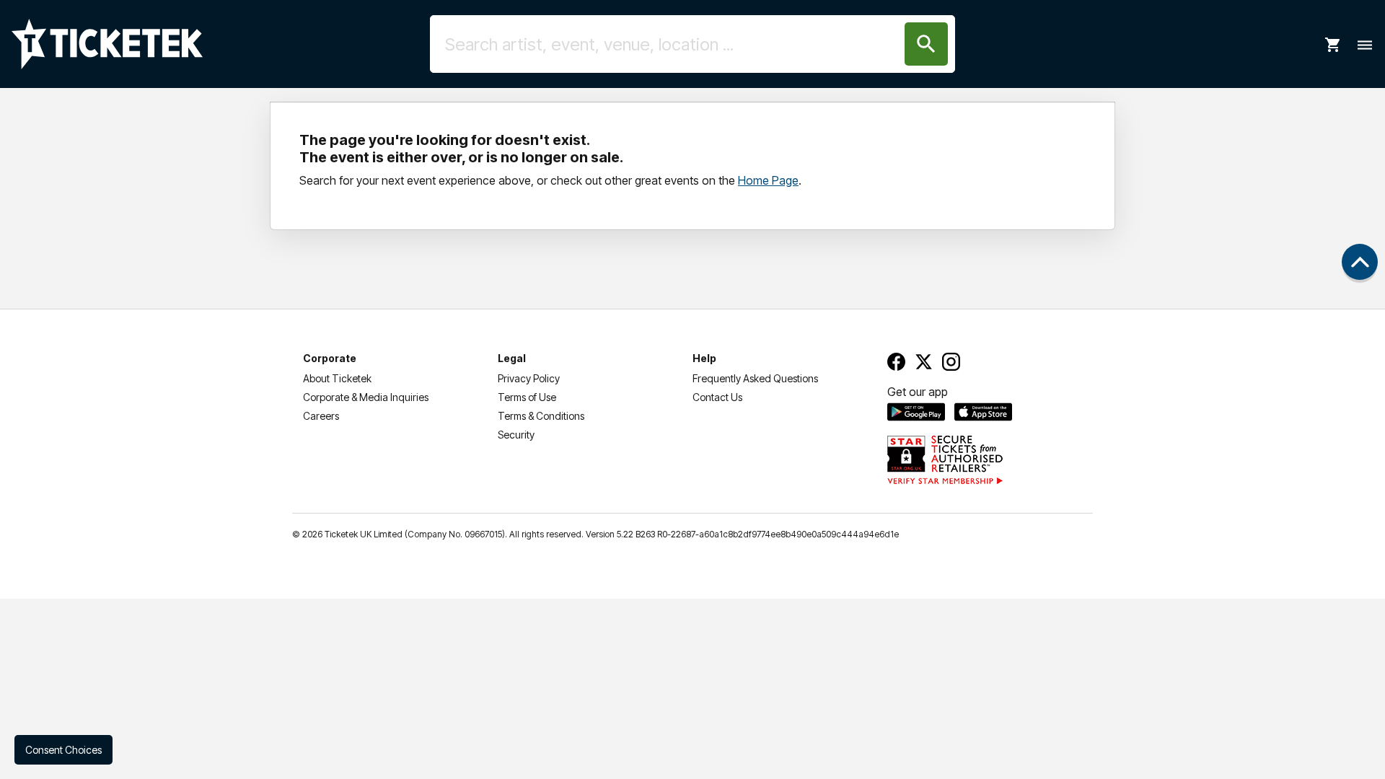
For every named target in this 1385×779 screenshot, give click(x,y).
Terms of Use (527, 397)
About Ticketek (337, 378)
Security (516, 434)
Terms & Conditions (541, 416)
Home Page (768, 180)
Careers (321, 416)
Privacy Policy (529, 378)
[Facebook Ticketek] (896, 362)
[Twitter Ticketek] (924, 362)
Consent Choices (63, 750)
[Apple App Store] (983, 411)
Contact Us (717, 397)
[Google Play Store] (916, 411)
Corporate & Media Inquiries (365, 397)
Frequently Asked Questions (755, 378)
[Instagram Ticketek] (951, 362)
